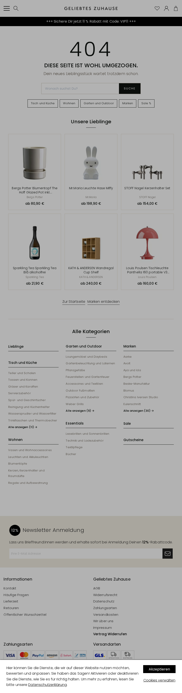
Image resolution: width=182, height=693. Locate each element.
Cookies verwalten (159, 680)
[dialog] (91, 676)
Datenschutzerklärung (47, 684)
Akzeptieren (159, 669)
